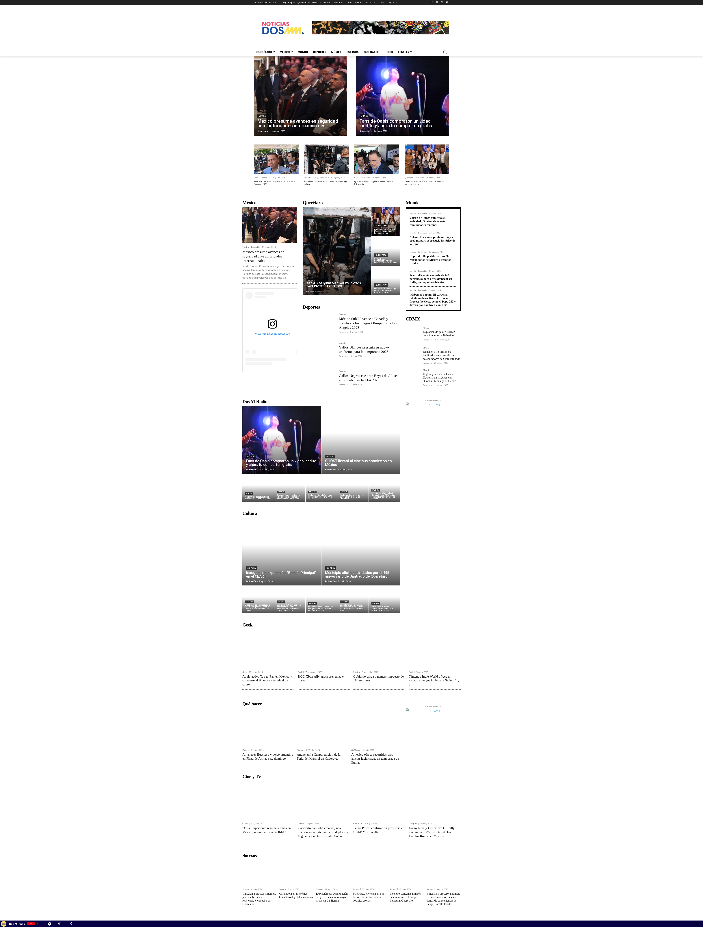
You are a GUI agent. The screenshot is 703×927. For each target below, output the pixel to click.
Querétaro (308, 178)
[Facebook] (432, 3)
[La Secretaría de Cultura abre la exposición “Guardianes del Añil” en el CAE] (321, 599)
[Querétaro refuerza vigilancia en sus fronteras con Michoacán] (376, 159)
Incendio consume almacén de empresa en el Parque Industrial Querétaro (405, 897)
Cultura (251, 568)
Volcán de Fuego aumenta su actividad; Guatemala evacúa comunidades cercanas (427, 221)
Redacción (265, 178)
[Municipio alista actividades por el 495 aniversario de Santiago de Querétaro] (360, 551)
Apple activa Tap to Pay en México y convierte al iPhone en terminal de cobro (267, 680)
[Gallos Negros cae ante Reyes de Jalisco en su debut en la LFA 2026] (319, 381)
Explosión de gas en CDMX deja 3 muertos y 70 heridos (439, 333)
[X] (442, 3)
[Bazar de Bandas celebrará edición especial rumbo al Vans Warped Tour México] (289, 488)
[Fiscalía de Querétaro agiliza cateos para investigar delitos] (326, 159)
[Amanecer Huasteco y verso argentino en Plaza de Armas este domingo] (267, 727)
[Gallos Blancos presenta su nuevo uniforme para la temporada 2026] (319, 353)
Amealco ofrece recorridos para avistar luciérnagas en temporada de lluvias (375, 758)
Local (256, 178)
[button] (444, 52)
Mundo (413, 214)
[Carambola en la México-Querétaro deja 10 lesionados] (296, 873)
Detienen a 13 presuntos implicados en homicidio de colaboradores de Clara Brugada (441, 355)
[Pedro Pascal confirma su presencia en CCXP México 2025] (379, 800)
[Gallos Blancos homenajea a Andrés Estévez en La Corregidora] (385, 251)
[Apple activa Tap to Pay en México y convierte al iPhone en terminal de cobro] (268, 648)
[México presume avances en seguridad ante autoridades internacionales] (300, 96)
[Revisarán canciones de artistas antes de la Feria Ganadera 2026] (276, 159)
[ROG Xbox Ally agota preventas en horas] (324, 648)
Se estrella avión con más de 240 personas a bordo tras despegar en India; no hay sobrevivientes (431, 279)
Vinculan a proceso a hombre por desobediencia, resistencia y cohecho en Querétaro (259, 899)
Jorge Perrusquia (322, 178)
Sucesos (245, 889)
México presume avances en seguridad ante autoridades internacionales (263, 256)
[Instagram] (437, 3)
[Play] (49, 924)
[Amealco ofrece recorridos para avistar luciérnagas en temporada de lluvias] (376, 727)
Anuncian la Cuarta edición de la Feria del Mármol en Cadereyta (319, 756)
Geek (244, 672)
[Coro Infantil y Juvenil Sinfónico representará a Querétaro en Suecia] (384, 599)
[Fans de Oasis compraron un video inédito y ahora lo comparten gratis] (402, 96)
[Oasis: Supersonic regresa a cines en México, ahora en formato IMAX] (268, 800)
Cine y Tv (357, 824)
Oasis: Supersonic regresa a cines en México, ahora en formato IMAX (266, 830)
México (262, 116)
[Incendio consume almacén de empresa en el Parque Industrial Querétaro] (407, 873)
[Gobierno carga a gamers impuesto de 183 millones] (379, 648)
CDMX (426, 348)
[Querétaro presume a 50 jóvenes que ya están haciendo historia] (427, 159)
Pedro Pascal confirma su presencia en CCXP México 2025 (378, 830)
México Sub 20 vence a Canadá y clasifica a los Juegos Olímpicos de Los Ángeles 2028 (368, 323)
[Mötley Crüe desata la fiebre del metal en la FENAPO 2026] (258, 488)
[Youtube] (447, 3)
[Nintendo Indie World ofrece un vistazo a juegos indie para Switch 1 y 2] (435, 648)
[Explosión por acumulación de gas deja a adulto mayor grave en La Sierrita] (333, 873)
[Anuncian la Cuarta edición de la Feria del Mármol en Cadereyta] (322, 727)
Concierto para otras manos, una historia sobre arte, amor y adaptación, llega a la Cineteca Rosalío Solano (323, 832)
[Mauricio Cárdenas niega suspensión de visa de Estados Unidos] (385, 280)
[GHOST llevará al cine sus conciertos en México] (360, 440)
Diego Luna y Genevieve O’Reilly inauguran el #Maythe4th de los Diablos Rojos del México (432, 832)
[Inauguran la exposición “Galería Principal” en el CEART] (281, 551)
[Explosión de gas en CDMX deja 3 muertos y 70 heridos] (413, 334)
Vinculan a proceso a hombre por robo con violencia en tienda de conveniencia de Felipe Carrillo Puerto (443, 899)
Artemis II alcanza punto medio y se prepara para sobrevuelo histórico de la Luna (432, 241)
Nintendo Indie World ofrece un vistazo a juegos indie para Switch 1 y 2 (434, 680)
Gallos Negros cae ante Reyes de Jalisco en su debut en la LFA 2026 (369, 378)
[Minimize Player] (697, 924)
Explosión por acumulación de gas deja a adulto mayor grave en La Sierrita (332, 897)
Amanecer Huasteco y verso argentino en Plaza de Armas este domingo (267, 756)
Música (364, 116)
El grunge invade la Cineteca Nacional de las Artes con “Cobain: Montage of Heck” (439, 377)
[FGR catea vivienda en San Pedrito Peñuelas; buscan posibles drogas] (370, 873)
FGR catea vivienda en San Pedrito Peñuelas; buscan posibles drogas (368, 897)
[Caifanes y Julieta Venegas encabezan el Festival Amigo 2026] (321, 488)
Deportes (342, 314)
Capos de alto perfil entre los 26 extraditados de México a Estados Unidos (430, 260)
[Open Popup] (70, 924)
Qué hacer (301, 750)
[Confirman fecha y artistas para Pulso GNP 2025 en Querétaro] (353, 488)
